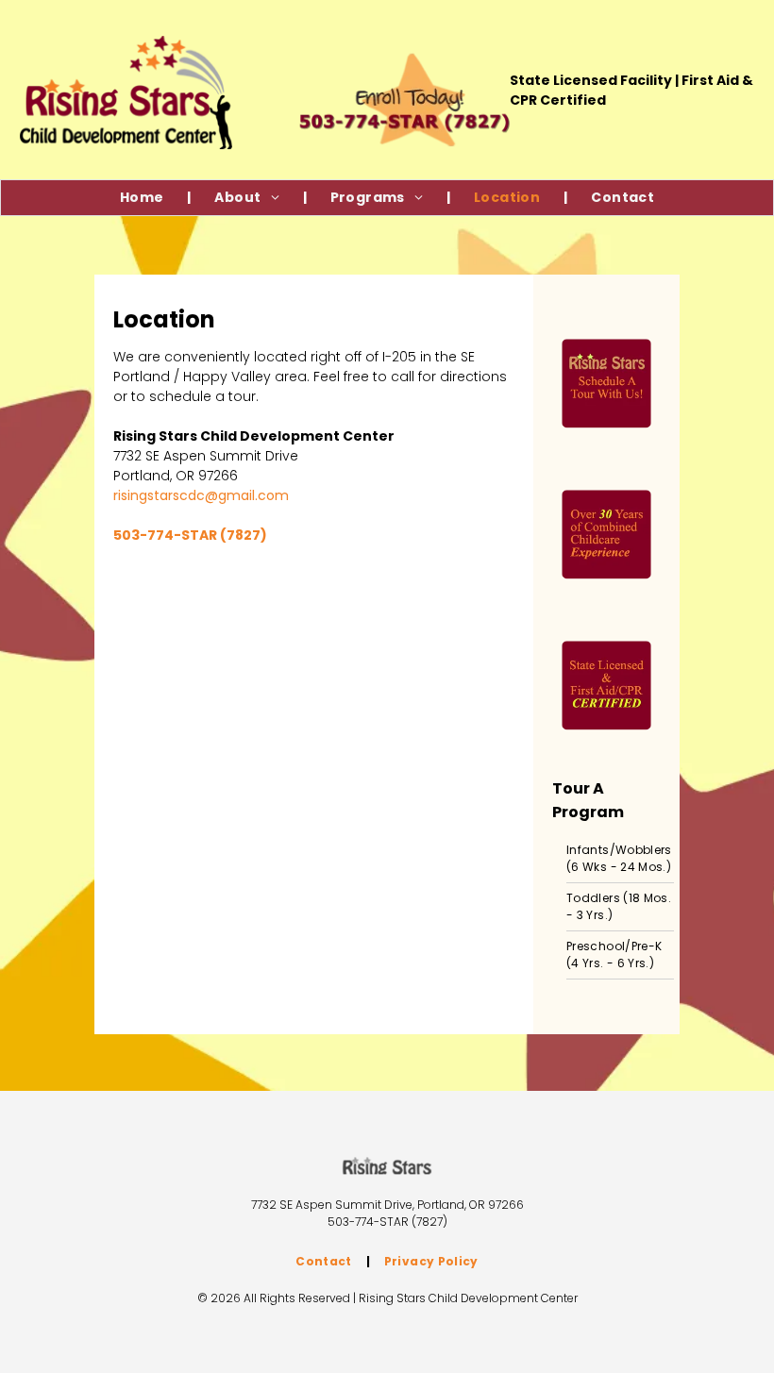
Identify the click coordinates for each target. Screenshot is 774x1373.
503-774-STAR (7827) (387, 1222)
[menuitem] (144, 198)
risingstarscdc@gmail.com (201, 495)
